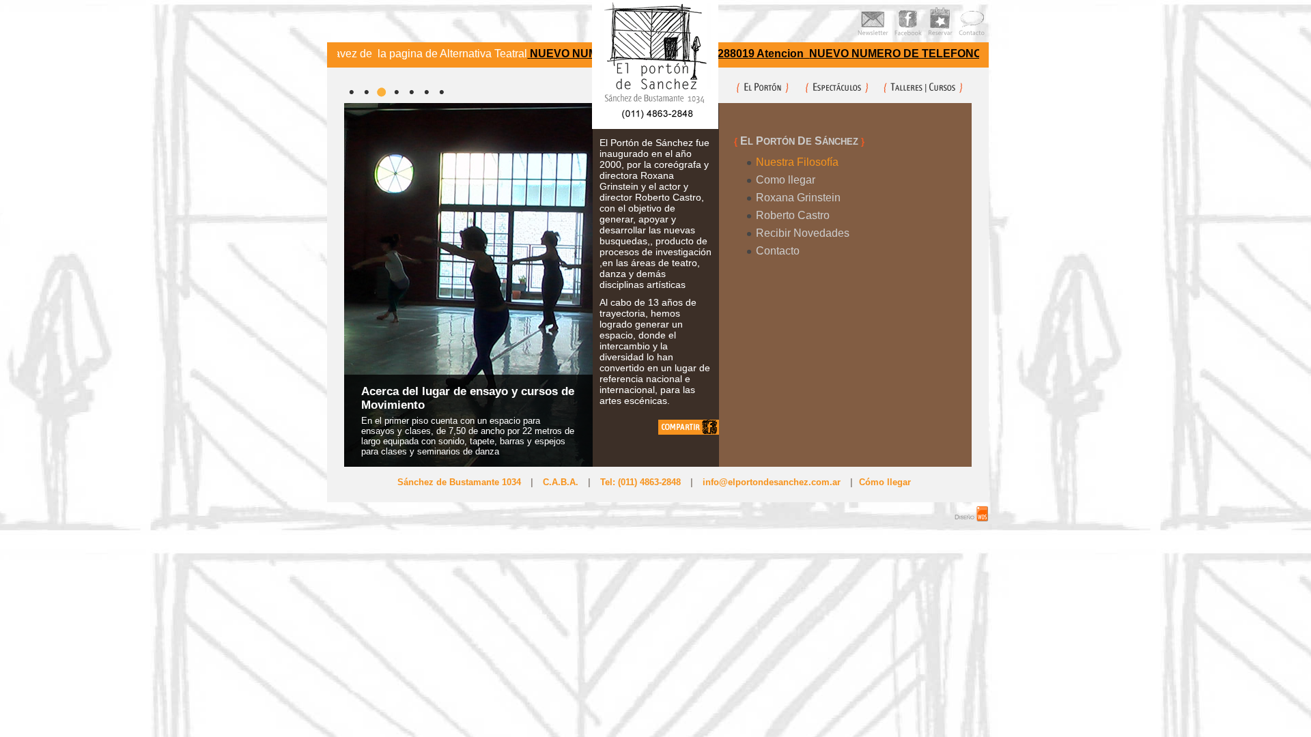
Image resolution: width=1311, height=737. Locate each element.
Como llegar (785, 180)
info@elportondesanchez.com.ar (772, 482)
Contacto (778, 251)
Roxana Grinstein (798, 197)
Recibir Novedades (802, 233)
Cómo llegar (885, 482)
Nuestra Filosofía (797, 162)
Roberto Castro (793, 215)
